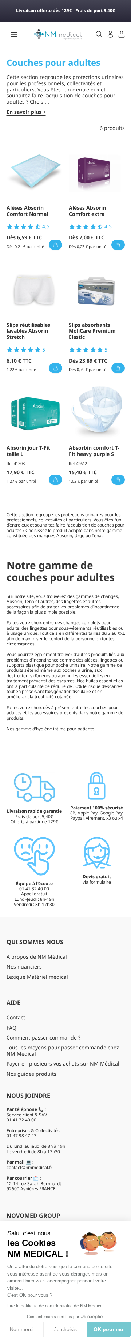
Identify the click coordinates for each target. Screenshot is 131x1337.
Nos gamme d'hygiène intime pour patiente (50, 729)
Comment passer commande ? (43, 1037)
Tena (97, 535)
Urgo (79, 535)
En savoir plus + (26, 112)
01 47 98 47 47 (21, 1135)
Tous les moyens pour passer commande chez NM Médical (63, 1050)
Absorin (64, 535)
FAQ (11, 1027)
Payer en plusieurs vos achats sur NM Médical (63, 1063)
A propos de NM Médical (37, 956)
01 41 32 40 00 (21, 1120)
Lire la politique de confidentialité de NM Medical (55, 1305)
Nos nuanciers (24, 966)
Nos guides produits (31, 1073)
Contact (16, 1017)
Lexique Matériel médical (37, 976)
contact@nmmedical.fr (29, 1167)
